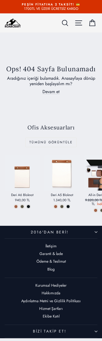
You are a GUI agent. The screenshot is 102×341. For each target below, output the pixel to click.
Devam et (51, 91)
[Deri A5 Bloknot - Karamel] (56, 206)
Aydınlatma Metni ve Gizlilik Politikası (51, 301)
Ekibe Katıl (51, 316)
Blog (51, 269)
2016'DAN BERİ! (49, 232)
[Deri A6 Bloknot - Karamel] (16, 206)
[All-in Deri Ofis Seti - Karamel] (96, 210)
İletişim (51, 246)
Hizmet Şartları (51, 308)
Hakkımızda (51, 293)
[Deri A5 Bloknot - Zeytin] (62, 206)
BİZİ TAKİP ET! (49, 331)
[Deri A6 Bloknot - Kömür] (28, 206)
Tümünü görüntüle (51, 142)
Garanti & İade (51, 253)
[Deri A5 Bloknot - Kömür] (68, 206)
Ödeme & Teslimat (51, 261)
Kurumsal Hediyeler (51, 285)
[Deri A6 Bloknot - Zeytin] (22, 206)
